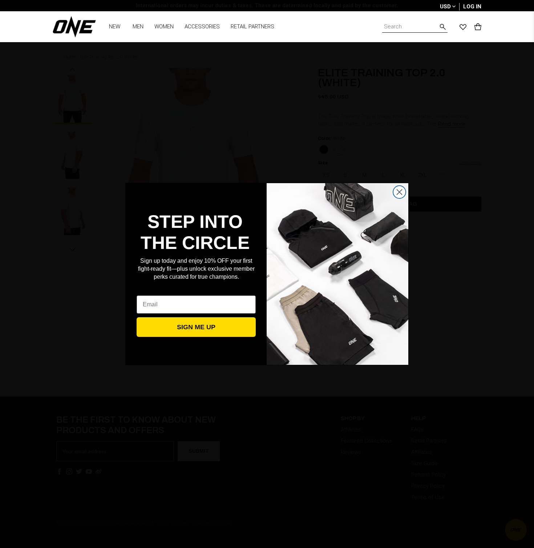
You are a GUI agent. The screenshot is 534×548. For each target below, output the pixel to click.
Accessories (202, 26)
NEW (114, 26)
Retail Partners (252, 26)
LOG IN (472, 6)
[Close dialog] (399, 192)
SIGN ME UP (196, 327)
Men (138, 26)
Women (164, 26)
